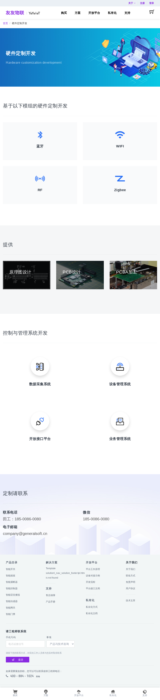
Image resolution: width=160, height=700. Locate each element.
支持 (49, 588)
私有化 (90, 600)
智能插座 (10, 575)
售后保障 (50, 595)
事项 (48, 637)
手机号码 (11, 637)
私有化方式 (92, 607)
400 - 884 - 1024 (22, 676)
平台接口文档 (93, 588)
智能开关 (10, 569)
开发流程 (90, 582)
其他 (38, 676)
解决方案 (52, 562)
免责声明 (130, 582)
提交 (20, 659)
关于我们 (130, 569)
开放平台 (92, 562)
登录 (151, 3)
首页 (5, 23)
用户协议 (130, 588)
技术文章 (130, 600)
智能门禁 (10, 614)
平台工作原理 (93, 569)
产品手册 (50, 601)
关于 (130, 3)
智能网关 (10, 607)
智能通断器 (12, 582)
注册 (142, 3)
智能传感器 (12, 601)
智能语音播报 (13, 595)
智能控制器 (12, 588)
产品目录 (12, 562)
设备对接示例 (93, 575)
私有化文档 (92, 613)
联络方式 (130, 575)
